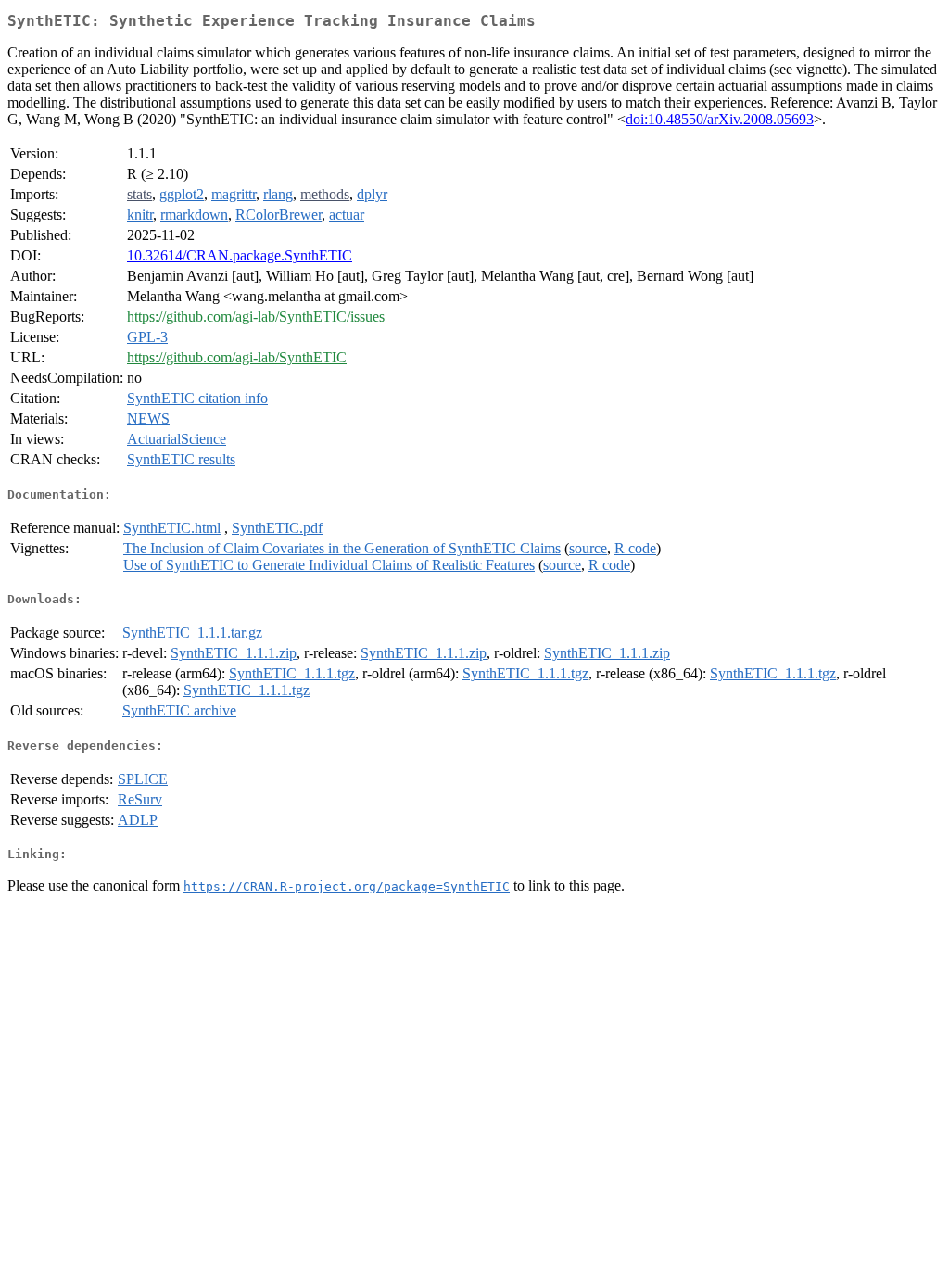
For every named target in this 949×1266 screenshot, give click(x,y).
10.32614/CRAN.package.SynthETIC (239, 255)
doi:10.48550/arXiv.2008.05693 (720, 119)
